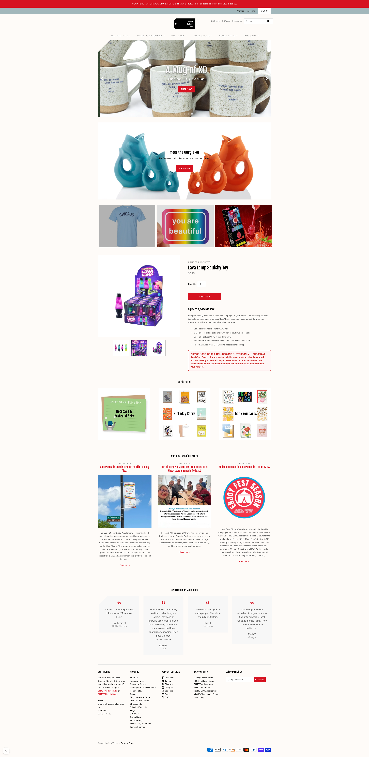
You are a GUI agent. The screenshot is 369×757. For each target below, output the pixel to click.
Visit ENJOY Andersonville (206, 691)
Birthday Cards (184, 414)
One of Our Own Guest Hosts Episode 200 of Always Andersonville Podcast (184, 468)
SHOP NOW (184, 83)
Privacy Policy (136, 720)
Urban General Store (124, 743)
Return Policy (136, 691)
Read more (125, 565)
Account (251, 11)
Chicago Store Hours (203, 678)
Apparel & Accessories (149, 35)
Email (167, 694)
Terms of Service (137, 727)
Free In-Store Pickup (139, 700)
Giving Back (135, 717)
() (264, 11)
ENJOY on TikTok (202, 687)
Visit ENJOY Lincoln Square (206, 694)
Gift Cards (215, 21)
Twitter (167, 681)
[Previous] (102, 78)
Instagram (169, 687)
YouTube (168, 691)
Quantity (192, 284)
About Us (134, 678)
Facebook (169, 678)
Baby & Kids (177, 35)
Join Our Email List (138, 707)
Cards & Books (202, 35)
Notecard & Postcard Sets (124, 413)
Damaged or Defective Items (143, 687)
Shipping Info (136, 704)
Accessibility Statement (140, 723)
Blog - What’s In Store (140, 697)
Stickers (185, 226)
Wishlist (240, 11)
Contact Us (237, 21)
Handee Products (199, 262)
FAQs (132, 710)
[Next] (266, 78)
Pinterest (168, 684)
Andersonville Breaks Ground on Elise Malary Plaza (124, 468)
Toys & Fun (250, 35)
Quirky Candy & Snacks (243, 226)
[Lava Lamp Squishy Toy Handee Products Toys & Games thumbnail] (121, 348)
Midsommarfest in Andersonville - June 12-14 (244, 467)
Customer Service (138, 684)
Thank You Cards (245, 414)
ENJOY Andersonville (107, 691)
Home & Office (227, 35)
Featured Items (119, 35)
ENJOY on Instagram (203, 684)
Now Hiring (199, 697)
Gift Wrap (226, 21)
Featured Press (137, 681)
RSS (166, 697)
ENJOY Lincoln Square (108, 694)
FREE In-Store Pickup (204, 681)
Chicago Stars (127, 226)
